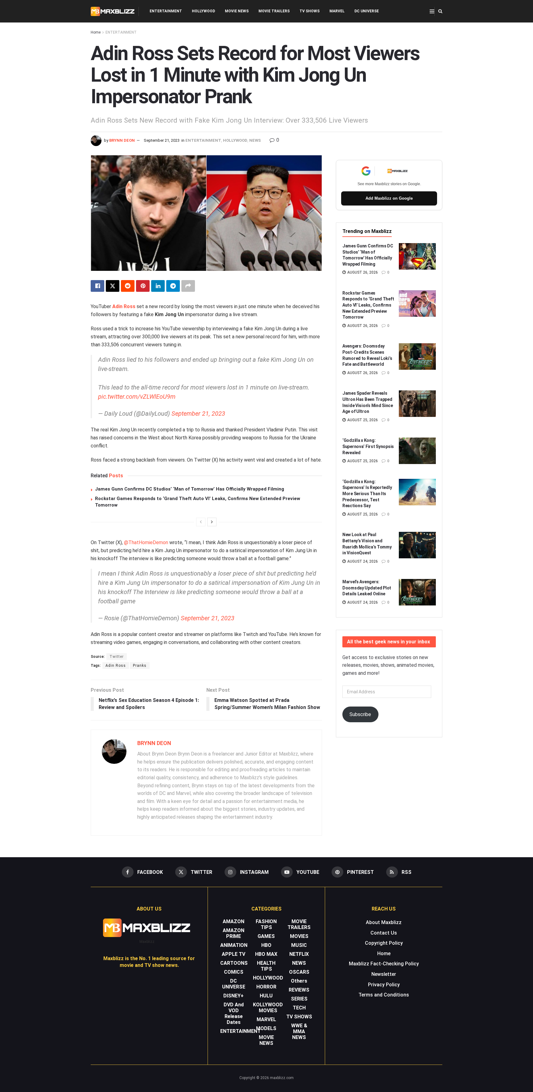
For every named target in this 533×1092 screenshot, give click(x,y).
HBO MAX (266, 954)
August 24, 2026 (362, 561)
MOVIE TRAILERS (274, 11)
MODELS (266, 1028)
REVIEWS (299, 990)
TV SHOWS (310, 11)
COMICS (233, 972)
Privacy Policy (384, 985)
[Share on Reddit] (127, 286)
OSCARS (299, 972)
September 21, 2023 (162, 140)
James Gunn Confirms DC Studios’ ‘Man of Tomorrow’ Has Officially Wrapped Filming (189, 489)
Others (299, 981)
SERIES (299, 999)
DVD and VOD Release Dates (234, 1013)
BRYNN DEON (122, 140)
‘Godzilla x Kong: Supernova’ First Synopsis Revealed (368, 446)
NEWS (255, 140)
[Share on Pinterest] (143, 286)
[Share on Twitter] (112, 286)
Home (96, 32)
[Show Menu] (432, 11)
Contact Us (383, 933)
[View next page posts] (212, 522)
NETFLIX (299, 954)
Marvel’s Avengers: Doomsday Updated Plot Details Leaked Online (366, 587)
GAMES (266, 936)
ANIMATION (233, 945)
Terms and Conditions (383, 995)
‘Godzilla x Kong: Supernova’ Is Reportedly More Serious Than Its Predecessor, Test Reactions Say (367, 493)
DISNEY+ (233, 996)
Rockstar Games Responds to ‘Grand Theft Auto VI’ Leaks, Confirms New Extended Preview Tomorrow (368, 305)
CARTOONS (234, 963)
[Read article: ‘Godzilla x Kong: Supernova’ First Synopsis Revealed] (417, 451)
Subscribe (360, 714)
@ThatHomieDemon (146, 542)
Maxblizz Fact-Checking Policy (384, 964)
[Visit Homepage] (113, 11)
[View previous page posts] (200, 522)
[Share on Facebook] (97, 286)
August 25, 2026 (362, 420)
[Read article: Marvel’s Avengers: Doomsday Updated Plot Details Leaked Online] (417, 592)
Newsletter (383, 974)
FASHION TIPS (266, 924)
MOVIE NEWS (237, 11)
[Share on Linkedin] (158, 286)
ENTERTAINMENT (166, 11)
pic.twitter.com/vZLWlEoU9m (137, 396)
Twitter (116, 656)
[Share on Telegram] (173, 286)
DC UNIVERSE (366, 11)
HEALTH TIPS (266, 966)
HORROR (266, 987)
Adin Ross (123, 306)
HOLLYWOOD (203, 11)
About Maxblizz (384, 922)
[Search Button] (440, 11)
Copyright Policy (384, 943)
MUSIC (299, 945)
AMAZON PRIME (233, 933)
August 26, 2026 (362, 272)
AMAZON (233, 921)
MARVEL (337, 11)
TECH (299, 1008)
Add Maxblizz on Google (389, 198)
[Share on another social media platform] (188, 286)
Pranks (140, 665)
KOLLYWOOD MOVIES (268, 1007)
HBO (266, 945)
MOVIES (299, 936)
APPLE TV (233, 954)
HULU (266, 996)
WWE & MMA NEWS (299, 1031)
